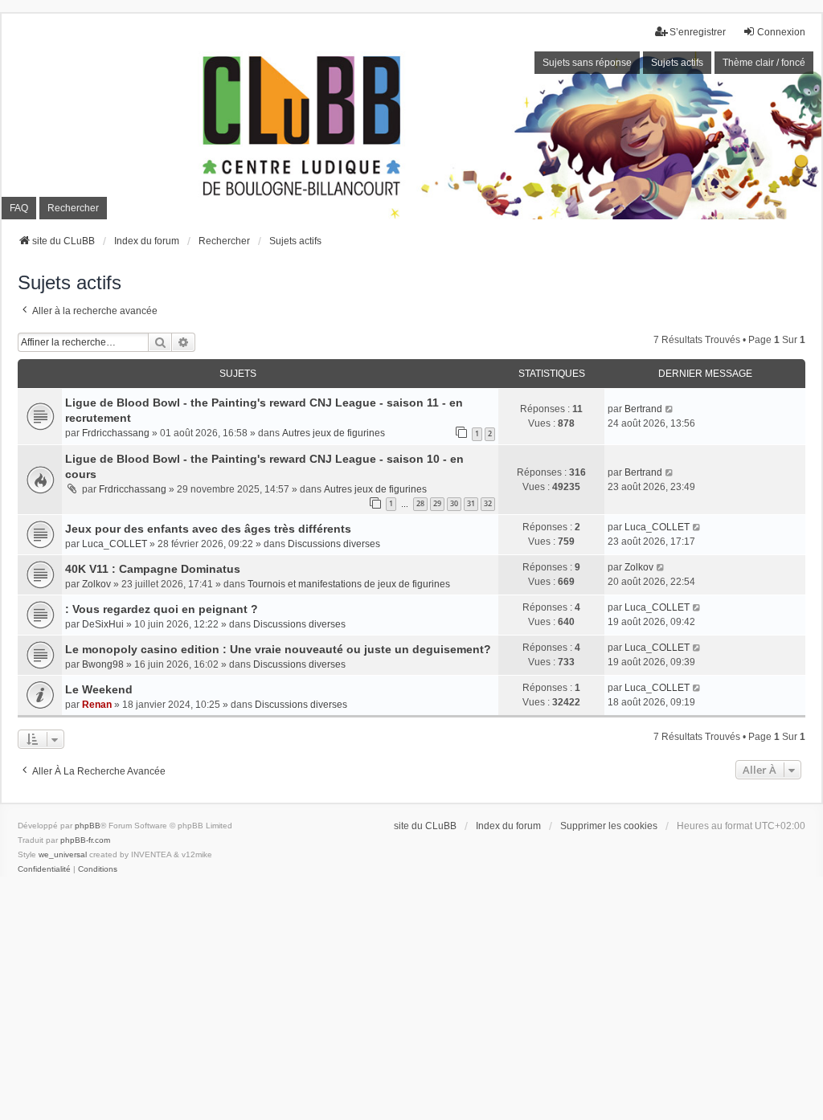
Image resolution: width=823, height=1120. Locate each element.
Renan (97, 704)
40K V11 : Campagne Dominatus (152, 568)
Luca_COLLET (114, 544)
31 (471, 503)
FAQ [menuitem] (19, 208)
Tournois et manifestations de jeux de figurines (349, 584)
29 (437, 503)
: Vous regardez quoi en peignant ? (161, 609)
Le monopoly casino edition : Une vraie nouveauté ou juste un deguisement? (278, 649)
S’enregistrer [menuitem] (697, 32)
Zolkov (96, 584)
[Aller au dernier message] (670, 409)
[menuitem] (44, 869)
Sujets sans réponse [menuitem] (587, 62)
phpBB (87, 825)
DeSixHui (103, 624)
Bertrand (643, 409)
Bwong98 (103, 664)
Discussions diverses (334, 544)
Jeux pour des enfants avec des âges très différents (208, 528)
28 (420, 503)
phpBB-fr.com (85, 840)
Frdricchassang (115, 433)
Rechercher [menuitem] (73, 208)
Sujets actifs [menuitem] (677, 62)
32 (488, 503)
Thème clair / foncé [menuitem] (764, 62)
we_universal (63, 854)
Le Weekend (99, 689)
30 (454, 503)
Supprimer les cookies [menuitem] (608, 826)
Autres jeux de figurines (333, 433)
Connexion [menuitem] (781, 32)
